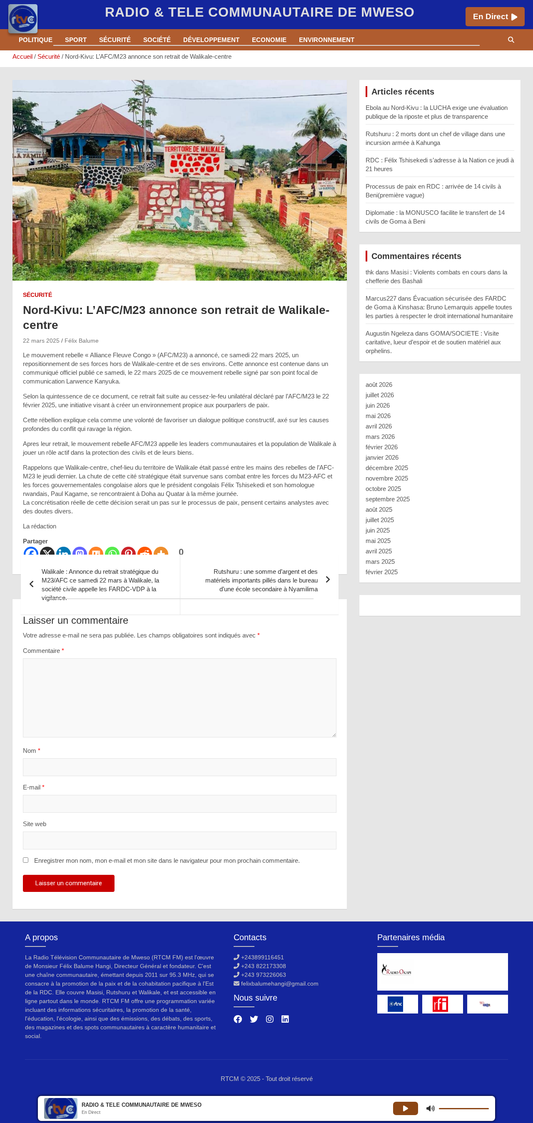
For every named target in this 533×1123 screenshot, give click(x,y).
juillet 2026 (380, 394)
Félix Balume (82, 340)
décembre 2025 (387, 467)
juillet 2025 (380, 519)
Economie (269, 39)
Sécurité (115, 39)
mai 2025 (378, 540)
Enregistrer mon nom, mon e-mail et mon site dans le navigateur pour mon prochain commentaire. (167, 860)
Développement (211, 39)
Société (157, 39)
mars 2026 (380, 436)
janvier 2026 (382, 457)
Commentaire (43, 650)
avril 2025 (379, 551)
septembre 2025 (388, 499)
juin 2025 (378, 530)
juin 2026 (378, 405)
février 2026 (382, 447)
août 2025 (379, 509)
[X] (47, 554)
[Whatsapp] (112, 554)
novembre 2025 (387, 478)
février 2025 (382, 571)
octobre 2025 (383, 488)
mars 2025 (380, 561)
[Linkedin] (63, 554)
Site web (34, 823)
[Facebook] (31, 554)
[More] (161, 554)
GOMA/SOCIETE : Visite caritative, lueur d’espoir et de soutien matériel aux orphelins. (433, 342)
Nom (31, 750)
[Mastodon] (79, 554)
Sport (76, 39)
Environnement (326, 39)
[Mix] (96, 554)
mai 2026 (378, 415)
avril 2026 (379, 426)
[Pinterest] (128, 554)
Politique (35, 39)
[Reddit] (144, 554)
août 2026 (379, 384)
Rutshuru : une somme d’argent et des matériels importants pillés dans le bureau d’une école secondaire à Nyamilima (261, 580)
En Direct (490, 16)
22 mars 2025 (41, 340)
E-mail (34, 787)
